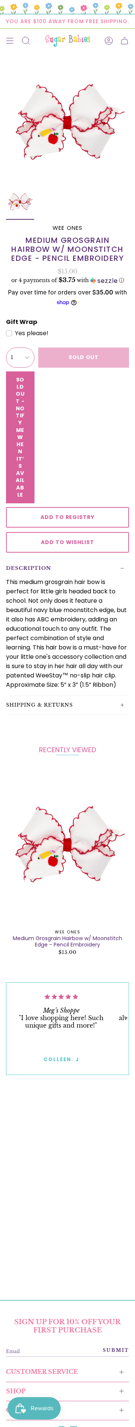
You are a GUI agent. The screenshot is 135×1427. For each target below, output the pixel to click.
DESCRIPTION (28, 568)
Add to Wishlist (67, 542)
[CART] (124, 40)
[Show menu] (9, 40)
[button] (67, 280)
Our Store (26, 1410)
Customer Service (42, 1371)
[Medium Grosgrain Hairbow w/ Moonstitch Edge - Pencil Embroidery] (67, 845)
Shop (16, 1391)
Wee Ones (67, 228)
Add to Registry (67, 517)
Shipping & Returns (39, 705)
